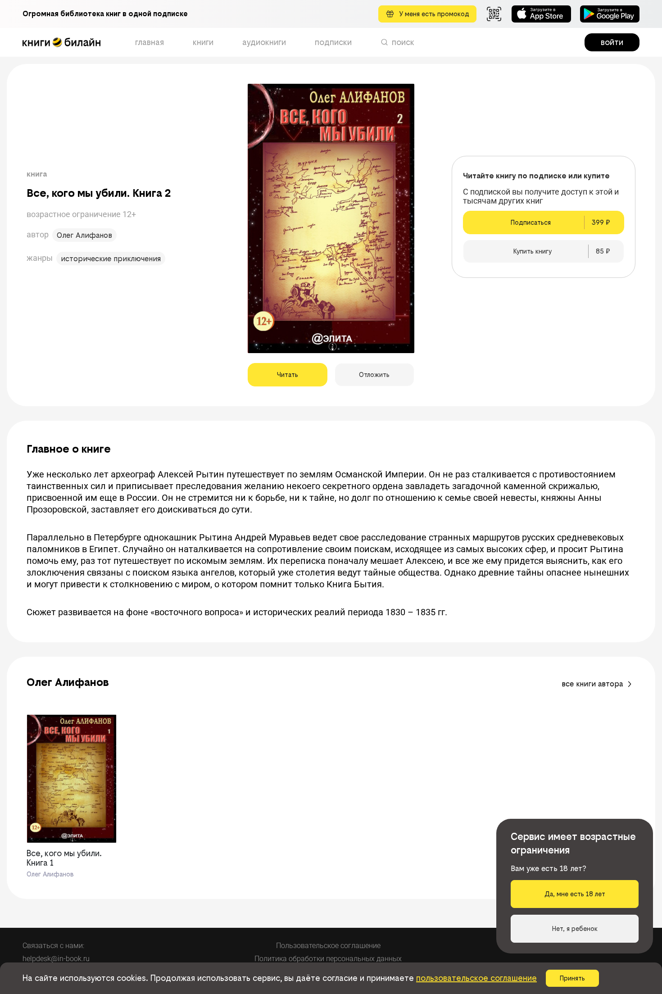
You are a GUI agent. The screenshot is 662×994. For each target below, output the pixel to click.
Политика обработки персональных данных (328, 958)
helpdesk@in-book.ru (56, 958)
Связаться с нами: (53, 945)
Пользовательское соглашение (328, 945)
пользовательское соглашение (476, 978)
